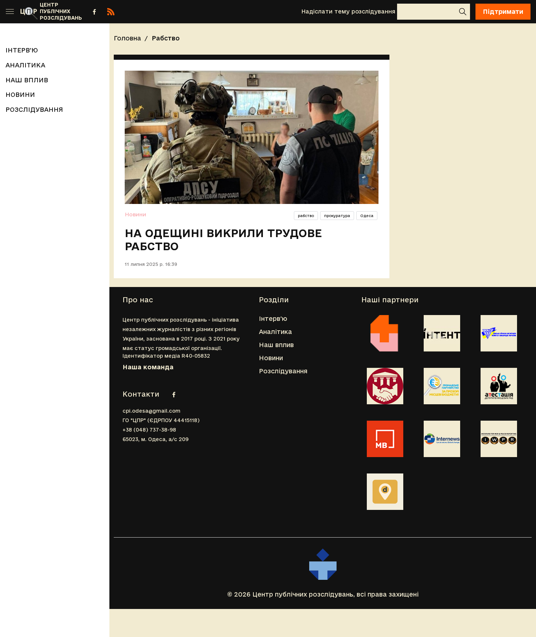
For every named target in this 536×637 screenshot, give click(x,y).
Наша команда (148, 366)
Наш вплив (26, 79)
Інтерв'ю (21, 50)
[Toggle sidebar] (9, 11)
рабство (306, 215)
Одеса (366, 215)
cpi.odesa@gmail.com (151, 411)
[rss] (110, 11)
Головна (127, 38)
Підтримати (503, 11)
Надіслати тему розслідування (348, 11)
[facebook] (94, 11)
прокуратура (337, 215)
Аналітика (25, 65)
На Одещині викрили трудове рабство (223, 239)
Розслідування (34, 109)
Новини (20, 94)
